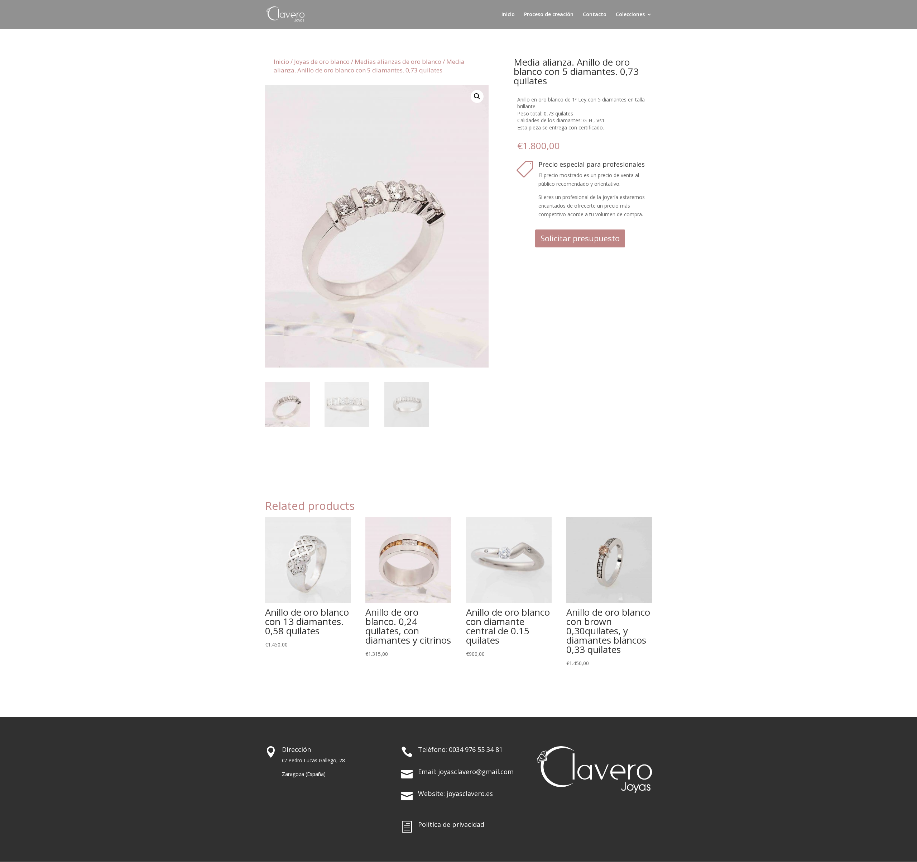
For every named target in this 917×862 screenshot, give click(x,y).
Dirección (296, 749)
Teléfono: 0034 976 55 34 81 (460, 749)
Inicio (508, 15)
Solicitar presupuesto (580, 238)
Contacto (594, 15)
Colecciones (630, 15)
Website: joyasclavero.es (455, 793)
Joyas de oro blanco (322, 61)
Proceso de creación (548, 15)
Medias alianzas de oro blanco (398, 61)
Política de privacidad (451, 824)
